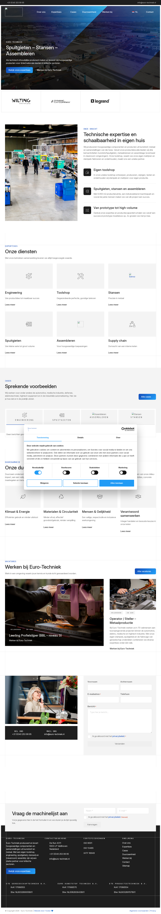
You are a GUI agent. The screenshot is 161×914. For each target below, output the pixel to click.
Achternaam (126, 682)
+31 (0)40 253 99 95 (59, 854)
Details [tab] (80, 437)
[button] (63, 12)
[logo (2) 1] (14, 12)
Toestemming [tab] (43, 437)
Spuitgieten (13, 340)
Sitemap (126, 865)
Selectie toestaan (80, 483)
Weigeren (44, 483)
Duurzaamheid (128, 854)
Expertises (127, 846)
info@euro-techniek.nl (59, 859)
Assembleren (66, 340)
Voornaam (92, 682)
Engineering (13, 292)
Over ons (126, 843)
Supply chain (117, 340)
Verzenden (120, 743)
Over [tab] (118, 437)
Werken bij (127, 858)
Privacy (153, 911)
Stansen (114, 292)
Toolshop (63, 292)
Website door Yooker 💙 (43, 911)
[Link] (29, 276)
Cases (125, 850)
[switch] (66, 473)
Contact (126, 862)
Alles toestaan (116, 483)
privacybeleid (118, 736)
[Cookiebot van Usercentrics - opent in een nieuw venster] (123, 429)
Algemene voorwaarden (139, 911)
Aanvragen (92, 824)
